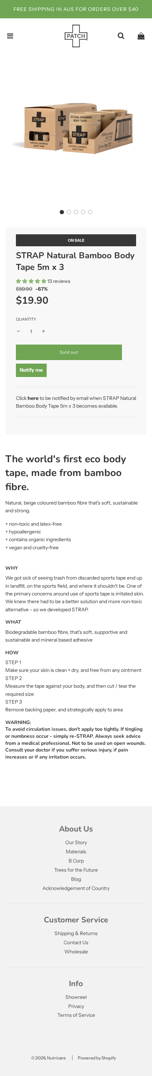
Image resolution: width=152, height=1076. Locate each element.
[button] (62, 212)
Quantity (26, 319)
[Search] (121, 36)
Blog (76, 879)
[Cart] (141, 36)
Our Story (76, 842)
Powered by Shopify (97, 1057)
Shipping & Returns (76, 933)
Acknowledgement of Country (76, 888)
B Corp (76, 861)
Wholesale (76, 951)
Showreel (76, 997)
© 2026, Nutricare (48, 1057)
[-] (18, 331)
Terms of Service (76, 1015)
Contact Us (76, 942)
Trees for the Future (76, 870)
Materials (76, 851)
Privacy (76, 1006)
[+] (43, 331)
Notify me (31, 370)
